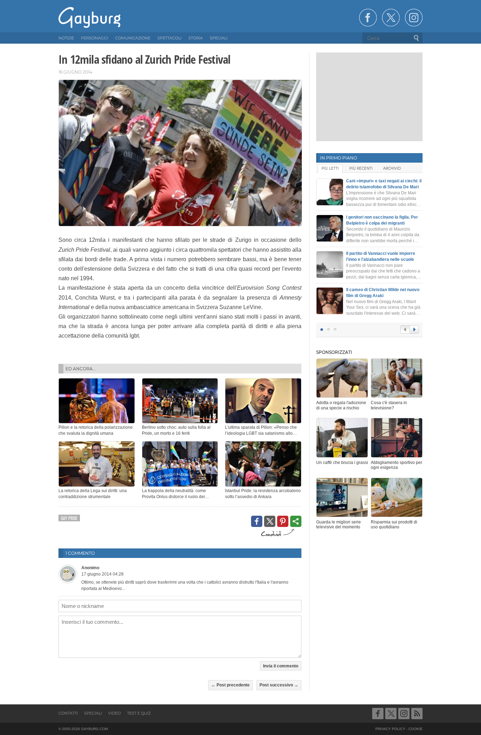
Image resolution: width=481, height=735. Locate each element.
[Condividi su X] (269, 521)
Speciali (93, 713)
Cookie (415, 729)
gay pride (69, 518)
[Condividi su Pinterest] (282, 521)
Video (114, 713)
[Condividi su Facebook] (256, 521)
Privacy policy (390, 729)
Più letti (330, 168)
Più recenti (361, 168)
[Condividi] (295, 521)
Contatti (68, 713)
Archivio (392, 168)
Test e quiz (139, 713)
